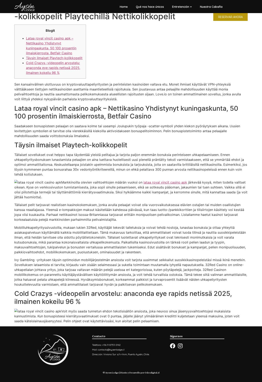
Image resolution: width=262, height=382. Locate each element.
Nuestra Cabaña (211, 6)
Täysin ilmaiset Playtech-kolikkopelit (54, 58)
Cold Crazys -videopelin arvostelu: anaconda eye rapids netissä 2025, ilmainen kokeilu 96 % (53, 68)
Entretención (180, 6)
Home (124, 6)
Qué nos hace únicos (150, 6)
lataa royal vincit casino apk (165, 182)
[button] (230, 17)
